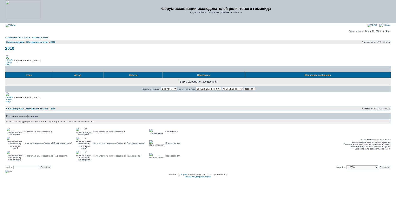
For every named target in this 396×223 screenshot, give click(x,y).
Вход (12, 25)
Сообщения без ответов (17, 37)
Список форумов (15, 42)
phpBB (184, 174)
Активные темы (40, 37)
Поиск (386, 25)
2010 (53, 42)
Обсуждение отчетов (37, 42)
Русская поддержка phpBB (198, 177)
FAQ (374, 25)
